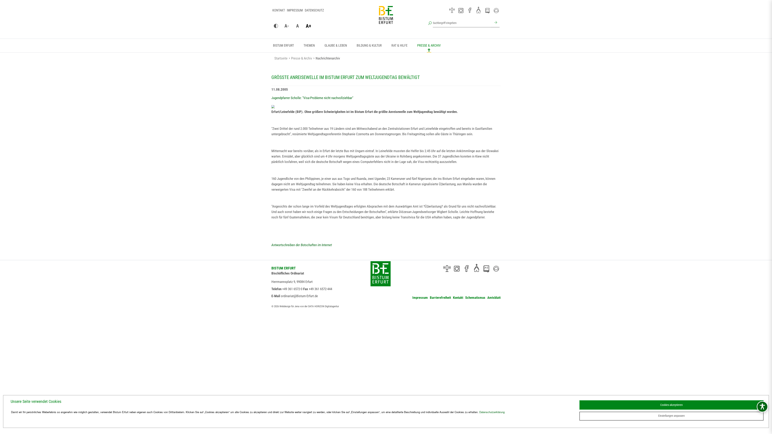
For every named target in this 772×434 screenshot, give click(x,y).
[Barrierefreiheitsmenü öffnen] (762, 406)
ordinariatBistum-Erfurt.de (299, 296)
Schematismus (475, 298)
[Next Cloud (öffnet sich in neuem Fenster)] (496, 10)
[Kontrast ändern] (275, 26)
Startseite (280, 58)
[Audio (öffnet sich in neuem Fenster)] (452, 10)
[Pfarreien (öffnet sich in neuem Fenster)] (478, 9)
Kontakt (278, 10)
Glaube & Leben (335, 45)
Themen (309, 45)
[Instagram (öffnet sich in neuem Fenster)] (460, 10)
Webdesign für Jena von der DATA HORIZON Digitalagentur (309, 306)
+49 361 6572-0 (292, 289)
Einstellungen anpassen (671, 415)
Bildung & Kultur (369, 45)
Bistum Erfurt (283, 45)
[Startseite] (386, 18)
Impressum (295, 10)
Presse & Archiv (429, 45)
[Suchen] (495, 22)
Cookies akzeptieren (671, 404)
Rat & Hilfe (399, 45)
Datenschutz (314, 10)
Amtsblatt (494, 298)
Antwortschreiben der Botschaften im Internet (301, 245)
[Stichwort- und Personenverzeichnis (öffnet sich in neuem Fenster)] (487, 10)
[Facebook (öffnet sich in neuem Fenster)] (469, 10)
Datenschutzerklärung (492, 412)
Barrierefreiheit (440, 298)
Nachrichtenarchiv (328, 58)
